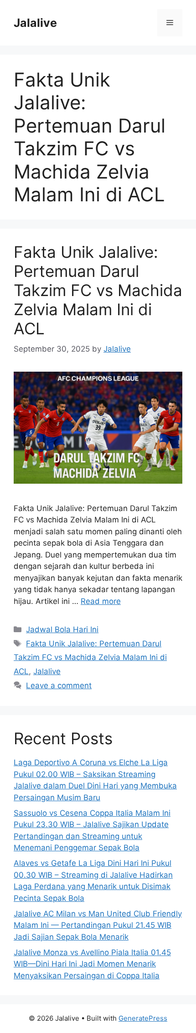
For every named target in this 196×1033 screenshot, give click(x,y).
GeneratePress (143, 1018)
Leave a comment (59, 685)
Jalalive (35, 23)
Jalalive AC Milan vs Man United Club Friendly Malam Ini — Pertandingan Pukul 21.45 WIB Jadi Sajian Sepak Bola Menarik (98, 925)
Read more (101, 601)
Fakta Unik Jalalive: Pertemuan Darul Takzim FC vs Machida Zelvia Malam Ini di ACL (98, 290)
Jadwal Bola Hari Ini (62, 629)
